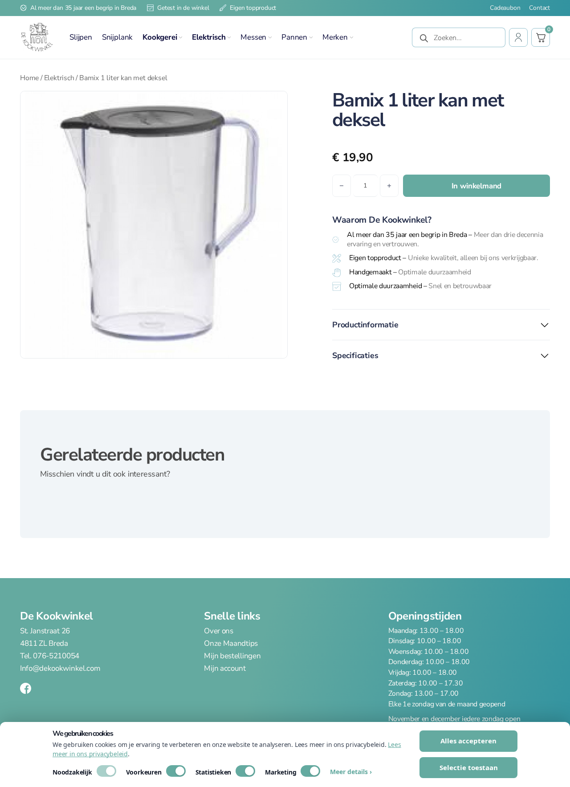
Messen (253, 37)
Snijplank (117, 37)
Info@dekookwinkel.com (60, 668)
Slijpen (80, 37)
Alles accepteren (468, 740)
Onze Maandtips (231, 643)
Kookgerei (159, 37)
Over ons (218, 631)
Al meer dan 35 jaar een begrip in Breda (83, 8)
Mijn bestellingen (232, 656)
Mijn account (224, 668)
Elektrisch (208, 37)
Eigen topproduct (253, 8)
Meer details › (351, 771)
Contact (539, 8)
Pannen (294, 37)
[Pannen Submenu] (310, 37)
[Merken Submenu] (351, 37)
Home (29, 78)
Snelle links (232, 616)
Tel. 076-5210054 (49, 656)
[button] (275, 103)
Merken (335, 37)
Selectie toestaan (469, 767)
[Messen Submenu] (269, 37)
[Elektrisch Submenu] (228, 37)
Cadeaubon (505, 8)
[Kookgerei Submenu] (180, 37)
